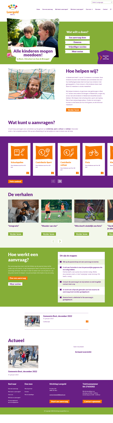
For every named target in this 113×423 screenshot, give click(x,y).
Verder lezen (73, 110)
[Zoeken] (110, 9)
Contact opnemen (92, 401)
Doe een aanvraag (18, 278)
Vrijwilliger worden (77, 47)
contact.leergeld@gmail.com (57, 394)
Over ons (10, 394)
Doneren (77, 42)
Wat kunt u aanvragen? (14, 391)
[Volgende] (60, 181)
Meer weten (77, 51)
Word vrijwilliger (29, 394)
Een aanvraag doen (77, 37)
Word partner (28, 388)
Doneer (27, 391)
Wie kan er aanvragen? (14, 397)
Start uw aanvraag (59, 401)
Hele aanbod (15, 181)
